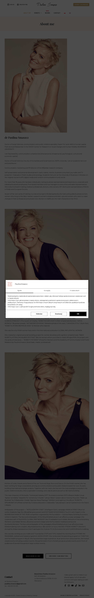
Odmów (39, 314)
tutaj (53, 307)
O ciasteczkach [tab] (74, 290)
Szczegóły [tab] (47, 290)
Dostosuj (58, 314)
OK (78, 314)
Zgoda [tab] (19, 290)
